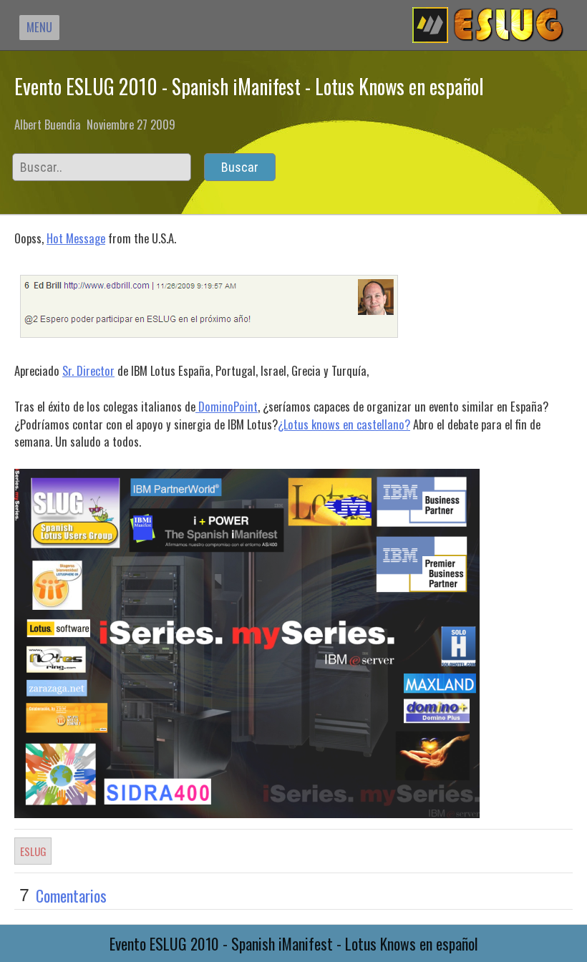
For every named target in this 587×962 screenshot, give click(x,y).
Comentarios (71, 895)
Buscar (239, 167)
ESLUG (33, 851)
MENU (39, 27)
